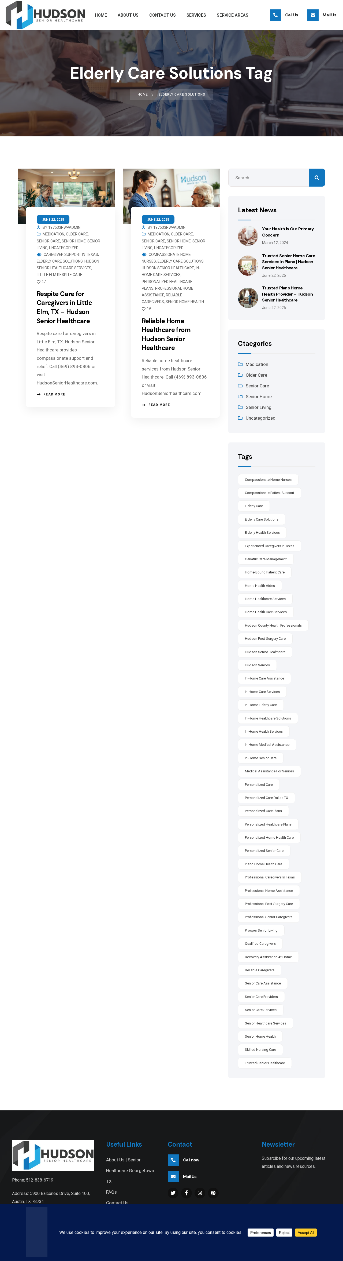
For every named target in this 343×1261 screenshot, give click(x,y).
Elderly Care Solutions (60, 261)
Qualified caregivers (260, 944)
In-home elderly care (261, 705)
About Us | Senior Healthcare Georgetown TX (130, 1170)
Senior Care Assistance (263, 983)
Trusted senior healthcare (265, 1063)
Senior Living (258, 407)
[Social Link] (173, 1193)
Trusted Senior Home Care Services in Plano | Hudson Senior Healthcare (288, 262)
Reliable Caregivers (259, 970)
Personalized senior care (264, 851)
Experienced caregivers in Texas (269, 546)
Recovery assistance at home (268, 957)
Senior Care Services (261, 1010)
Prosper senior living (261, 930)
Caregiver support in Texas (71, 254)
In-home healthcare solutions (268, 718)
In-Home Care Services (262, 692)
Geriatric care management (266, 559)
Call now (191, 1160)
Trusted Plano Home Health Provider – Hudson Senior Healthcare (287, 294)
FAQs (111, 1192)
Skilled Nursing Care (260, 1050)
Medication (53, 234)
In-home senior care (261, 758)
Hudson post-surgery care (265, 639)
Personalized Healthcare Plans (268, 824)
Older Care (77, 234)
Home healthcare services (265, 599)
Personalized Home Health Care (269, 837)
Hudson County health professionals (273, 625)
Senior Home (74, 241)
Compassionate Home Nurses (268, 480)
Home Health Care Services (266, 612)
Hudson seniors (257, 665)
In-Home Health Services (264, 731)
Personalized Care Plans (263, 811)
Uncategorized (64, 248)
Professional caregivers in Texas (270, 877)
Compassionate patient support (269, 493)
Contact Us (117, 1202)
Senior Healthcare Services (265, 1023)
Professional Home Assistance (269, 891)
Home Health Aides (260, 586)
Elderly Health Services (262, 532)
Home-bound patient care (265, 572)
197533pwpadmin (64, 227)
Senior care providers (261, 997)
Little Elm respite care (59, 274)
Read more (54, 394)
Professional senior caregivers (268, 917)
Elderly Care (254, 506)
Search (317, 178)
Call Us (291, 15)
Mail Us (329, 15)
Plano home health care (263, 864)
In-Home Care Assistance (264, 678)
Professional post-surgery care (269, 904)
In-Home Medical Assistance (267, 745)
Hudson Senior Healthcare (168, 268)
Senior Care (48, 241)
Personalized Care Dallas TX (266, 798)
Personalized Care (259, 785)
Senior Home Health (185, 302)
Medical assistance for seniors (269, 771)
